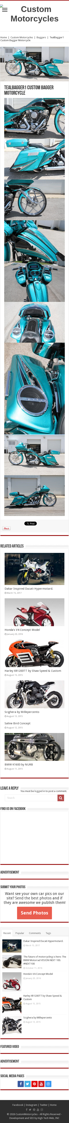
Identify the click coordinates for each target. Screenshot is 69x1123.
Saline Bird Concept (17, 723)
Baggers (41, 37)
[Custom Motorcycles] (34, 13)
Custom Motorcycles (22, 37)
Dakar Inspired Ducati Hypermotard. (29, 588)
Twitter (44, 1104)
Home (3, 37)
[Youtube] (41, 1084)
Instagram (31, 1104)
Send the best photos (33, 898)
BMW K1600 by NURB (19, 764)
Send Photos (34, 913)
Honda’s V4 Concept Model (22, 630)
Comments (35, 933)
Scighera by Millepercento (22, 712)
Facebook (17, 1104)
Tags (48, 933)
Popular (20, 933)
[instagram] (48, 1084)
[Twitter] (28, 1084)
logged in (39, 791)
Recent (7, 933)
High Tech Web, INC (48, 1118)
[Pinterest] (34, 1084)
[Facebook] (21, 1084)
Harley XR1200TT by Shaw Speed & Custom (33, 671)
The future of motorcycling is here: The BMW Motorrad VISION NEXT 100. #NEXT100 (44, 960)
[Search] (61, 798)
